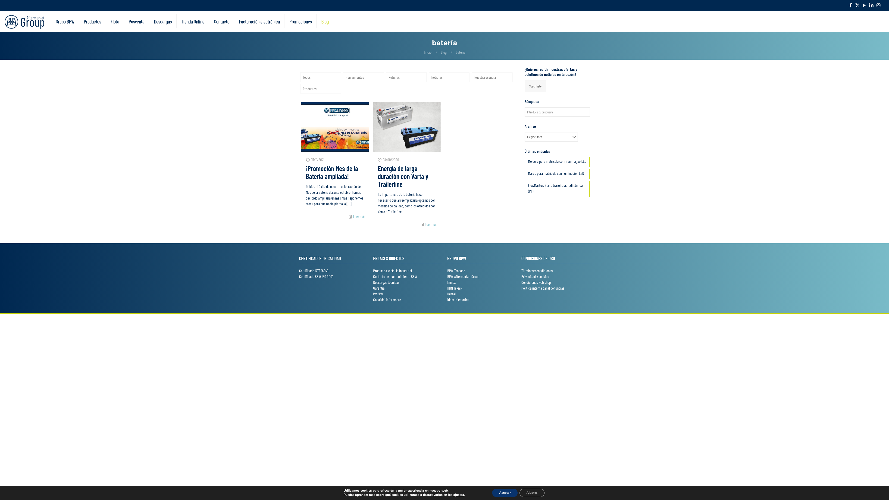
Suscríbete (535, 86)
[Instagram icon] (878, 5)
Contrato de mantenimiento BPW (395, 276)
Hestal (451, 293)
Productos (309, 88)
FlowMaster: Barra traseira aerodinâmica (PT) (555, 188)
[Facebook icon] (850, 5)
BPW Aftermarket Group (463, 276)
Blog (444, 52)
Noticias (394, 77)
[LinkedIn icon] (871, 5)
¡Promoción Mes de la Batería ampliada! (332, 172)
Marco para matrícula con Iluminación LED (556, 173)
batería (460, 52)
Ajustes (532, 493)
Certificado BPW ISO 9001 (316, 276)
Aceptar (505, 493)
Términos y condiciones (537, 270)
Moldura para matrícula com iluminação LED (557, 161)
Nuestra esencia (485, 77)
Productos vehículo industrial (392, 270)
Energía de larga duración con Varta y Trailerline (403, 176)
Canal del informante (387, 299)
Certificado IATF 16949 (314, 270)
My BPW (378, 293)
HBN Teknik (454, 288)
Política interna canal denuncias (542, 288)
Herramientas (355, 77)
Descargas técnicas (386, 282)
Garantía (379, 288)
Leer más (359, 216)
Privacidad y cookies (535, 276)
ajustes (458, 495)
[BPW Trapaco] (24, 21)
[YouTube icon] (864, 5)
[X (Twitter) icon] (857, 5)
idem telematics (458, 299)
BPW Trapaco (456, 270)
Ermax (451, 282)
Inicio (428, 52)
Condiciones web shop (536, 282)
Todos (306, 77)
